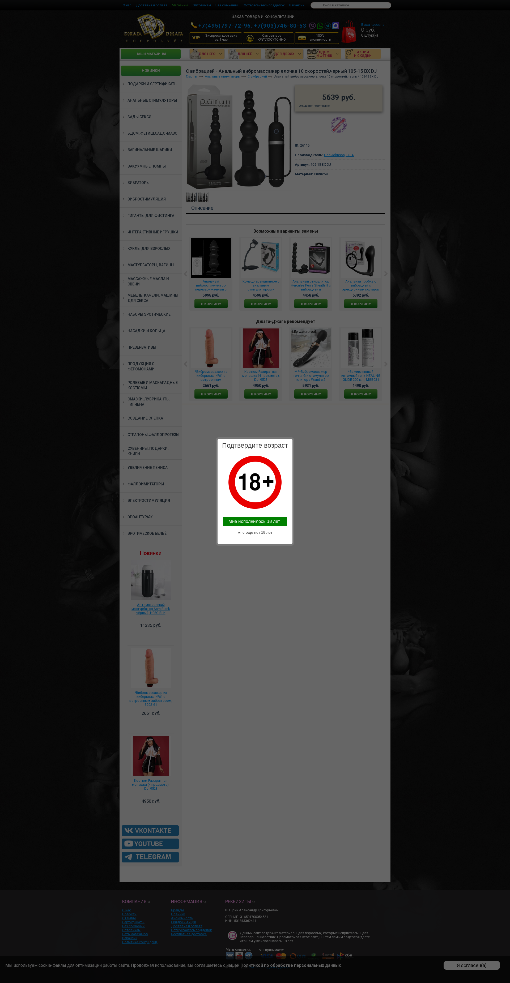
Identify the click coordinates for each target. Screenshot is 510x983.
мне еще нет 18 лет (255, 532)
